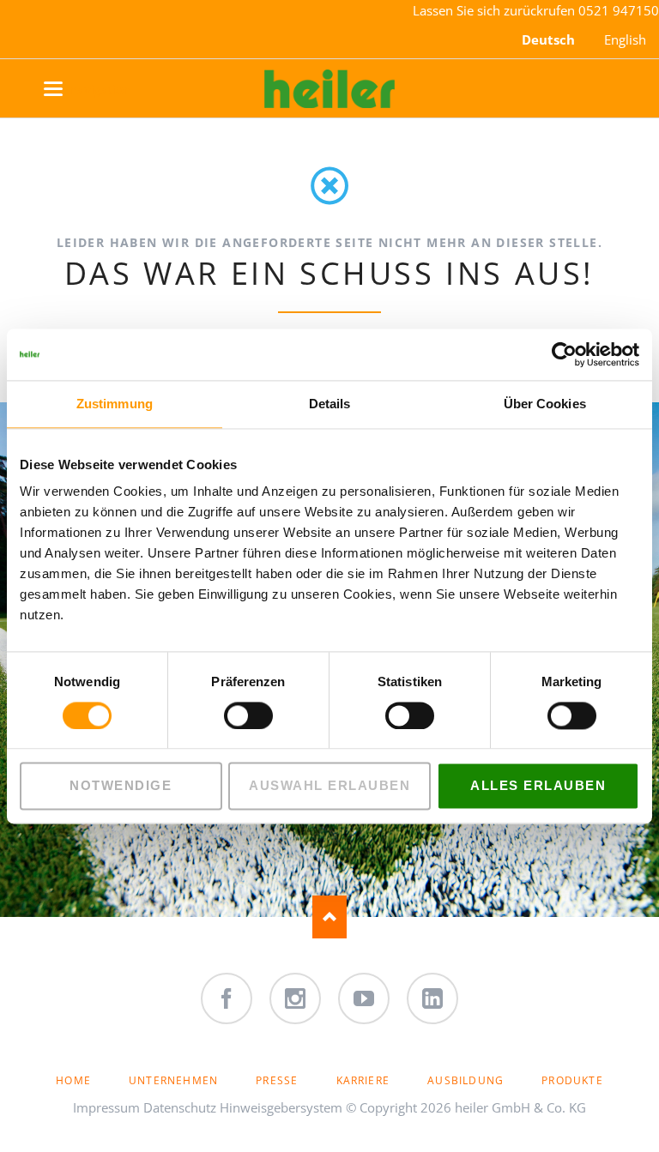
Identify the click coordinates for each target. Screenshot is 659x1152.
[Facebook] (226, 998)
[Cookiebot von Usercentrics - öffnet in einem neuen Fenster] (564, 354)
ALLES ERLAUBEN (538, 786)
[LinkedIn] (432, 998)
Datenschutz (179, 1107)
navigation (71, 89)
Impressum (106, 1107)
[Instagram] (295, 998)
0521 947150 (618, 10)
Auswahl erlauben (329, 786)
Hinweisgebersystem (281, 1107)
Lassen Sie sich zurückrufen (495, 10)
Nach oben (329, 917)
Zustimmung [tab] (114, 403)
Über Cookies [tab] (545, 403)
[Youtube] (364, 998)
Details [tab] (330, 403)
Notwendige (121, 786)
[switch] (229, 715)
